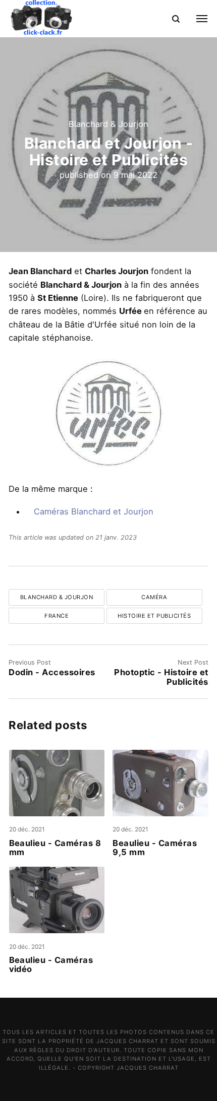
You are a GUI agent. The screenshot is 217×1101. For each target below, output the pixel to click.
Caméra (154, 597)
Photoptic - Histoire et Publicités (161, 676)
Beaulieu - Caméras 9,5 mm (155, 847)
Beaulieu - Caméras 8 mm (55, 847)
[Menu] (196, 18)
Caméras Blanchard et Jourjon (93, 511)
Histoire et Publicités (154, 615)
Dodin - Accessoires (52, 672)
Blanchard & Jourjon (108, 124)
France (56, 615)
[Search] (176, 18)
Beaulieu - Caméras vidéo (51, 964)
